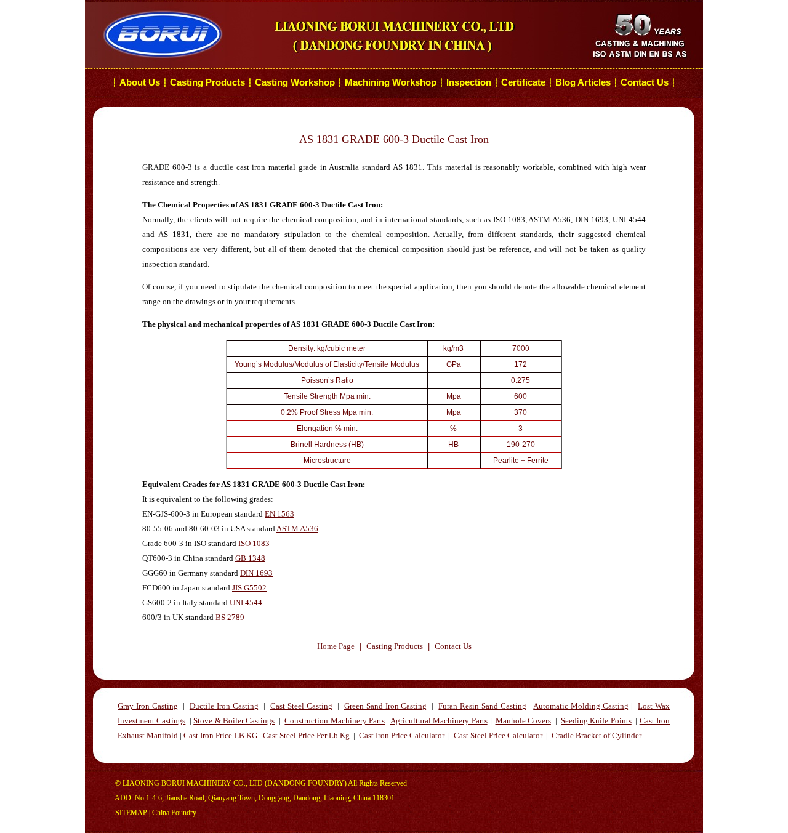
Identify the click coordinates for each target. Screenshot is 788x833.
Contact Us (646, 82)
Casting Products (207, 82)
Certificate (523, 82)
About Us (139, 82)
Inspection (468, 82)
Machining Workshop (390, 82)
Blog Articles (583, 82)
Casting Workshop (295, 82)
